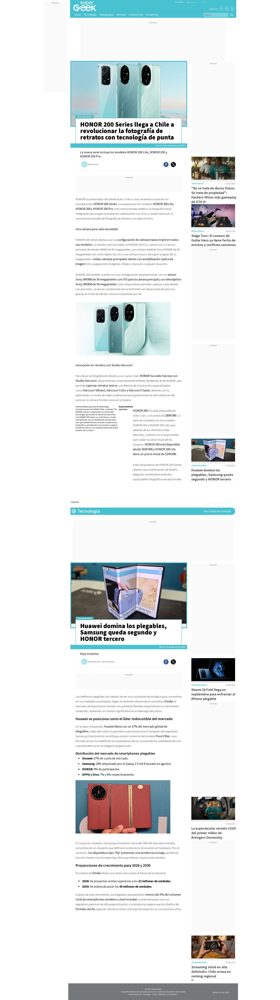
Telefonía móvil (84, 117)
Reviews (121, 14)
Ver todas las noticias (217, 511)
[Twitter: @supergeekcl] (232, 9)
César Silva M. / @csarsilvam (101, 661)
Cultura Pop (136, 14)
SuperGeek (93, 164)
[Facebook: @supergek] (221, 9)
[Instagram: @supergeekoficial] (227, 9)
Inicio (77, 14)
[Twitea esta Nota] (173, 164)
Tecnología (90, 14)
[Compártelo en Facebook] (166, 164)
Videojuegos (106, 14)
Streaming (152, 14)
